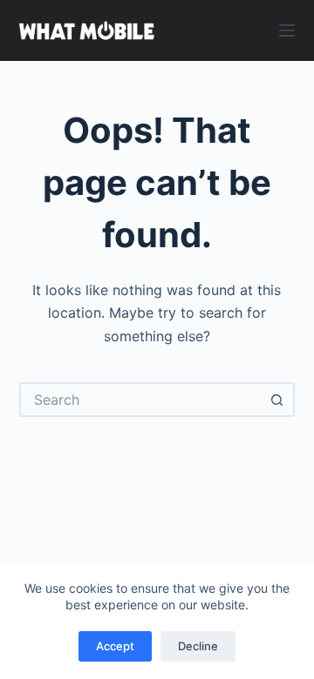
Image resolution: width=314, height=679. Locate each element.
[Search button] (277, 399)
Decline (198, 646)
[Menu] (287, 30)
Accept (115, 646)
